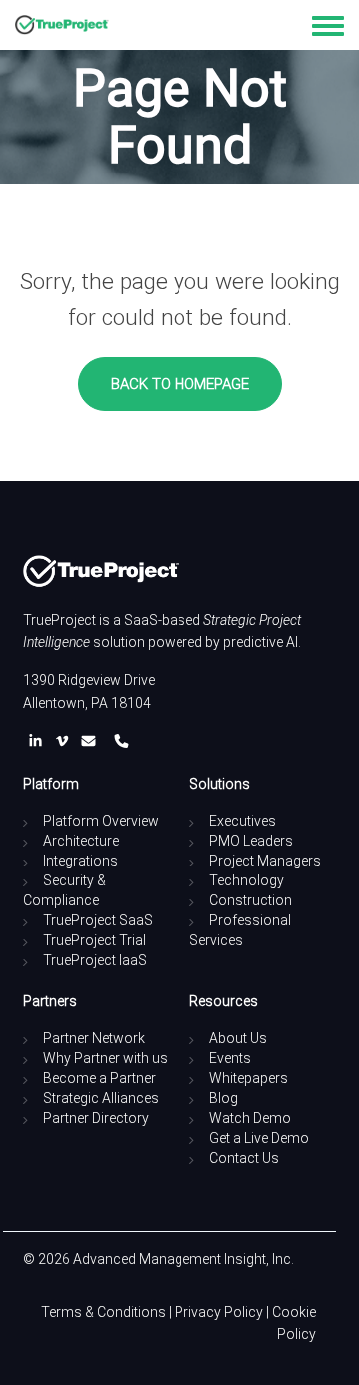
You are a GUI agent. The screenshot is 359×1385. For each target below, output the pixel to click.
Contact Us (244, 1158)
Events (230, 1058)
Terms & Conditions (103, 1312)
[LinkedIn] (39, 741)
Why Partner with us (105, 1058)
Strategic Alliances (101, 1098)
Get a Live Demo (259, 1138)
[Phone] (121, 741)
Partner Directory (96, 1118)
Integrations (80, 860)
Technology (246, 880)
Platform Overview (101, 821)
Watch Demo (250, 1118)
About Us (238, 1038)
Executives (242, 821)
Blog (223, 1098)
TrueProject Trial (94, 940)
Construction (250, 900)
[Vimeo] (66, 741)
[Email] (92, 741)
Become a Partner (99, 1078)
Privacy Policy (219, 1312)
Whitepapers (248, 1078)
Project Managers (265, 860)
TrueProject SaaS (98, 920)
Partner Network (94, 1038)
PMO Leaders (251, 841)
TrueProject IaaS (95, 960)
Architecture (81, 841)
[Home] (62, 25)
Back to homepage (180, 384)
